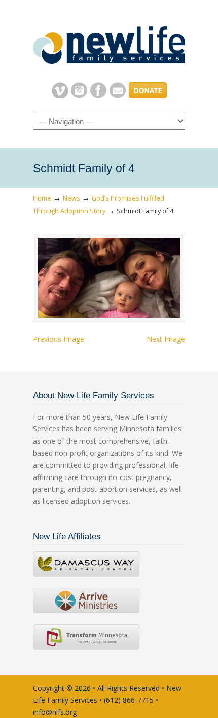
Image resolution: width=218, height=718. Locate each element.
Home (42, 198)
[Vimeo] (60, 95)
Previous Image (58, 339)
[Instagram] (79, 95)
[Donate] (148, 95)
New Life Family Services (109, 41)
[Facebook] (98, 95)
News (71, 198)
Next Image (166, 339)
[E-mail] (118, 95)
